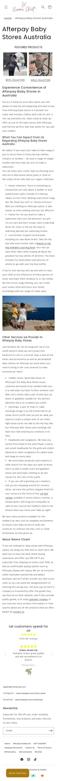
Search (7, 743)
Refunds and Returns (22, 743)
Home (7, 18)
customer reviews (38, 599)
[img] (29, 634)
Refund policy (10, 752)
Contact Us (30, 747)
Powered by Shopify (38, 769)
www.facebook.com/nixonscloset (29, 699)
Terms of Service (45, 747)
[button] (6, 7)
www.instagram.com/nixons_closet (31, 693)
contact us (18, 611)
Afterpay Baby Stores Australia (34, 18)
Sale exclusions (25, 752)
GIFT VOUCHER (40, 743)
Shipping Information (13, 747)
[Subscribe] (50, 730)
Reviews (38, 752)
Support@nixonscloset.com (14, 687)
